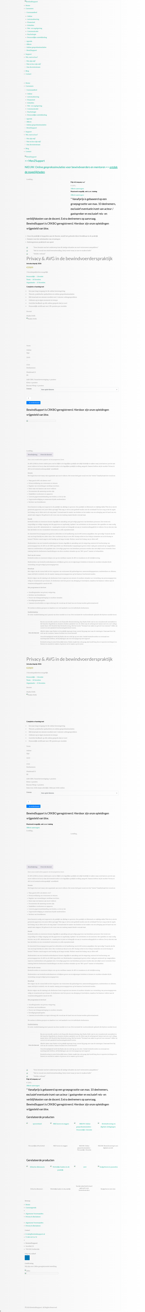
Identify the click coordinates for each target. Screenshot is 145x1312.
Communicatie (32, 31)
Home (28, 5)
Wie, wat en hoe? (32, 57)
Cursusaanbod (31, 12)
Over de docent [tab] (46, 455)
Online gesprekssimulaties (36, 47)
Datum (29, 389)
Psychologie (31, 34)
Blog (27, 71)
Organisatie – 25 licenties (35, 282)
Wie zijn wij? (31, 61)
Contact (28, 74)
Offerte (28, 44)
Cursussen (29, 8)
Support (29, 54)
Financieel (31, 22)
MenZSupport (31, 50)
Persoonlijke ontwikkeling (37, 37)
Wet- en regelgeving (34, 28)
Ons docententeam (33, 67)
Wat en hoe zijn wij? (33, 64)
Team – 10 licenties (33, 279)
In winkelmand (34, 403)
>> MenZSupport (35, 160)
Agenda (29, 41)
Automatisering (33, 19)
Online (29, 16)
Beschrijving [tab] (32, 455)
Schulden (30, 25)
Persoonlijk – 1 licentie (34, 276)
